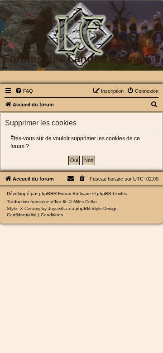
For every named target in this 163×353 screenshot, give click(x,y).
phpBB (46, 193)
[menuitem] (24, 91)
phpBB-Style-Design (97, 208)
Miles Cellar (85, 201)
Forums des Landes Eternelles (81, 58)
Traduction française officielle (37, 201)
